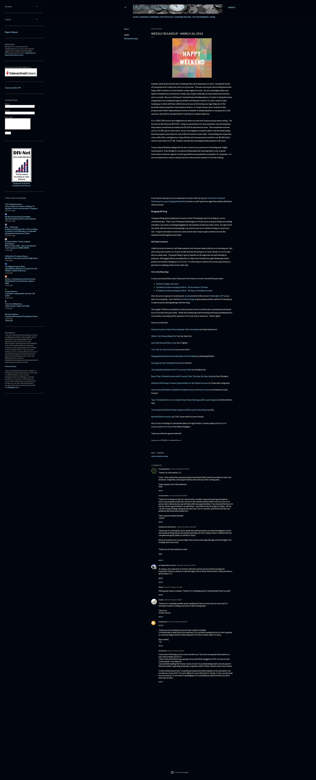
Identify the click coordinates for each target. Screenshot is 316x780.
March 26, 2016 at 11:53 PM (186, 565)
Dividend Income (183, 17)
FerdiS (161, 600)
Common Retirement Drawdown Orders (21, 316)
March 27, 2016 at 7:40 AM (173, 600)
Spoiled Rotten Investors (161, 416)
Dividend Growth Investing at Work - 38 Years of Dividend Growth (184, 290)
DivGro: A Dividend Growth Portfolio (20, 279)
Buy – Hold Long (11, 227)
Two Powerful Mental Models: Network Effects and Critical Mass (179, 410)
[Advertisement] (192, 741)
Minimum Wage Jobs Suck (167, 284)
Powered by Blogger (182, 772)
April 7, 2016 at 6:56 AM (176, 651)
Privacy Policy (10, 366)
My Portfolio (167, 17)
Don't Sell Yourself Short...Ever (164, 343)
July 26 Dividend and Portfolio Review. (20, 219)
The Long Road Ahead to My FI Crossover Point (171, 369)
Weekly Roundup (131, 38)
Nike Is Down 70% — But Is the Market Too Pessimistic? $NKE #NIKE (20, 247)
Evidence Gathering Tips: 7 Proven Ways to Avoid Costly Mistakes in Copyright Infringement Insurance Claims (21, 231)
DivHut (161, 587)
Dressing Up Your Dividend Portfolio (166, 363)
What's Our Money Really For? (164, 336)
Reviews (11, 387)
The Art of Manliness (13, 304)
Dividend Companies (149, 17)
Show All (9, 320)
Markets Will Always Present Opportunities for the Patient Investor (179, 383)
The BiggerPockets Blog (15, 266)
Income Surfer (163, 495)
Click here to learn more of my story (20, 54)
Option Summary (200, 17)
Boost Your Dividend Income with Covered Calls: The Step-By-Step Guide (182, 376)
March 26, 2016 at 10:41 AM (186, 527)
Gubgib (164, 440)
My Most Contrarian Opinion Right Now (21, 258)
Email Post (160, 453)
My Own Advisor (11, 314)
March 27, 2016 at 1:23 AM (173, 587)
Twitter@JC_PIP (216, 296)
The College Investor (13, 204)
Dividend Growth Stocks (21, 183)
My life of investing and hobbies (18, 217)
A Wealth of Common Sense (16, 256)
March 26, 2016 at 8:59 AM (178, 495)
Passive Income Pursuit (160, 7)
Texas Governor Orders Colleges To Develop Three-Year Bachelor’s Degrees (21, 207)
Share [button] (126, 29)
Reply (161, 491)
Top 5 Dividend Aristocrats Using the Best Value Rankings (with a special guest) (184, 400)
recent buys (167, 426)
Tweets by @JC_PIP (13, 88)
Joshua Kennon (11, 291)
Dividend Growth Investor (167, 527)
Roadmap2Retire (164, 469)
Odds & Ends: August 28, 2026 (17, 306)
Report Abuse (11, 32)
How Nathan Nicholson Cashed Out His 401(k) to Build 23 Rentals (21, 269)
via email (188, 296)
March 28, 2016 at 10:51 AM (177, 622)
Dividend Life (163, 622)
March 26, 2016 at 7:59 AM (180, 469)
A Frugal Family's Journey (167, 565)
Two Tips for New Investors (163, 349)
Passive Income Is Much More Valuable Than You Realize (175, 329)
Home (135, 17)
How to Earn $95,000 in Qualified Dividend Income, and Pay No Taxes (180, 389)
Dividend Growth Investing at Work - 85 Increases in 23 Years (182, 287)
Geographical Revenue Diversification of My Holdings (174, 356)
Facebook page (187, 299)
